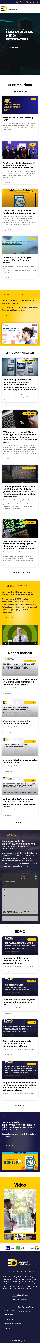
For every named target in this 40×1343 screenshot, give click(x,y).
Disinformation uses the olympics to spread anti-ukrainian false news (19, 1002)
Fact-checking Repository (12, 1324)
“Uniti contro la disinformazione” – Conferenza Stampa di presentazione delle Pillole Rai (19, 165)
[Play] (20, 1211)
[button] (31, 8)
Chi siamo (7, 1306)
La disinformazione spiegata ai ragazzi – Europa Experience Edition (18, 260)
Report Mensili (9, 1315)
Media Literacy (9, 1310)
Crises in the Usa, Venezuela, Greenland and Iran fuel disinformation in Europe (17, 1043)
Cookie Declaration (24, 1311)
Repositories (8, 1319)
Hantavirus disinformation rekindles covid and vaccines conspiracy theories (17, 960)
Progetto (7, 1328)
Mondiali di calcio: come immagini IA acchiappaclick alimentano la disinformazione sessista (20, 681)
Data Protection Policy (25, 1307)
